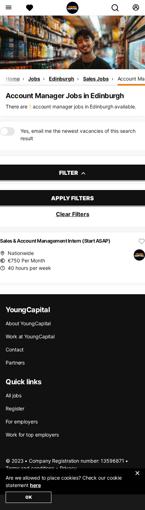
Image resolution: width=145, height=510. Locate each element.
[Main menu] (8, 8)
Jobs (34, 79)
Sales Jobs (96, 79)
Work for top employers (32, 435)
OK (28, 497)
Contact (15, 349)
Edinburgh (61, 79)
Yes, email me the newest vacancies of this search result (77, 134)
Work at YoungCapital (30, 336)
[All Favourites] (29, 8)
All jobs (13, 395)
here (35, 485)
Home (13, 79)
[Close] (137, 477)
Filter (69, 172)
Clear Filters (72, 214)
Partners (15, 363)
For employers (22, 422)
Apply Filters (72, 198)
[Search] (118, 8)
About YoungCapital (28, 323)
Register (15, 408)
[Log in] (135, 8)
